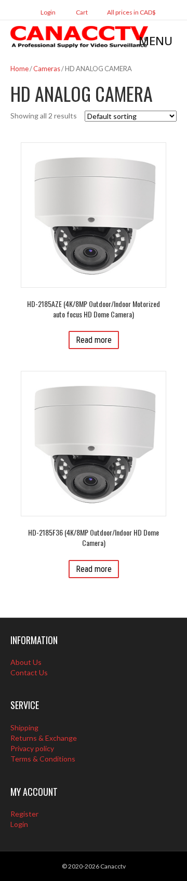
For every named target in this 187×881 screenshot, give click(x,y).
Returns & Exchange (43, 737)
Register (24, 813)
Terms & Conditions (42, 758)
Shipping (24, 727)
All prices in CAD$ (131, 12)
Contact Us (29, 672)
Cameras (46, 68)
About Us (26, 662)
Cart (81, 12)
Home (19, 68)
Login (47, 12)
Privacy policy (32, 748)
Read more (94, 340)
